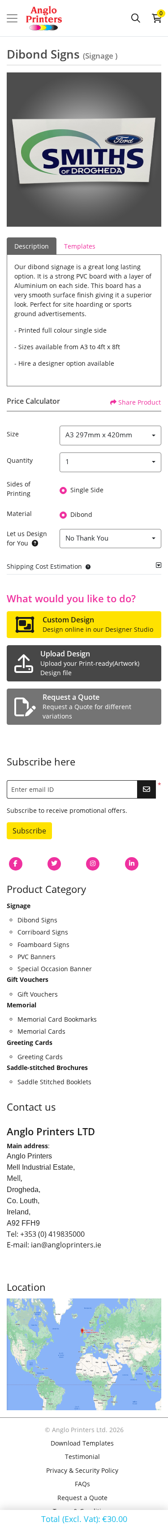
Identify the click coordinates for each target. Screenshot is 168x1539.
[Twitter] (54, 864)
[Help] (33, 543)
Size (13, 434)
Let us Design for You (27, 538)
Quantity (20, 460)
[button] (86, 566)
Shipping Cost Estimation (44, 566)
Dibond (81, 514)
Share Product (139, 402)
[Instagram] (92, 864)
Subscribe (29, 831)
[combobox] (110, 435)
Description (31, 246)
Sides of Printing (18, 489)
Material (19, 513)
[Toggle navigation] (12, 18)
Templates (79, 246)
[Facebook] (15, 864)
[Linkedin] (131, 864)
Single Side (86, 490)
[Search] (135, 18)
